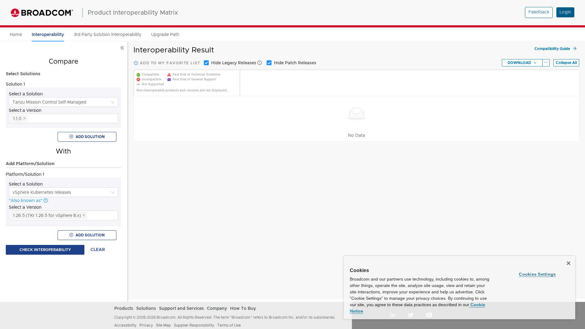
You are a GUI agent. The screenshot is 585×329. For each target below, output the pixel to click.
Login (565, 12)
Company (217, 308)
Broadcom (42, 12)
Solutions (146, 308)
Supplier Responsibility (194, 325)
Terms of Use (229, 325)
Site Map (163, 325)
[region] (459, 287)
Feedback (538, 12)
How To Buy (243, 308)
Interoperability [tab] (48, 35)
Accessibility (125, 325)
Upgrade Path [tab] (165, 34)
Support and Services (181, 308)
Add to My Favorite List (169, 63)
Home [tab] (16, 34)
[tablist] (292, 34)
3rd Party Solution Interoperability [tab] (107, 34)
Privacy (146, 325)
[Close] (568, 263)
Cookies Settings (537, 274)
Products (123, 308)
